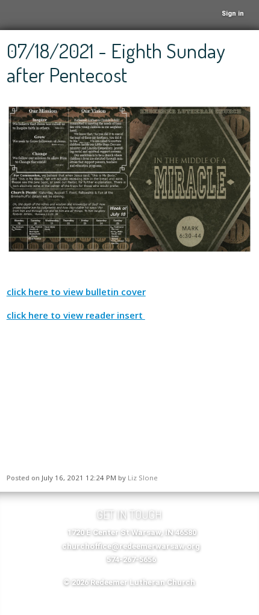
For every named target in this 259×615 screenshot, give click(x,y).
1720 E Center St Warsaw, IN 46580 (131, 532)
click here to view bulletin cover (76, 292)
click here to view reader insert (76, 315)
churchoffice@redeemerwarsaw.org (131, 546)
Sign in (233, 13)
